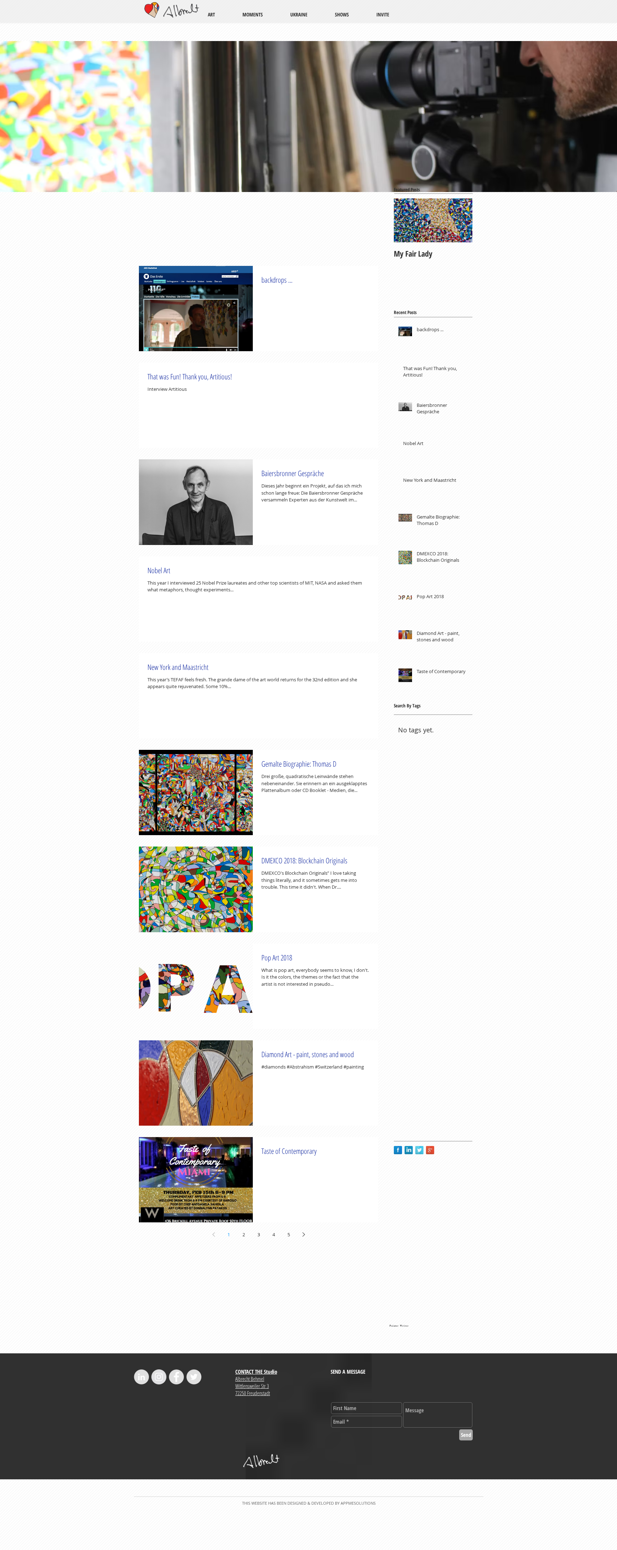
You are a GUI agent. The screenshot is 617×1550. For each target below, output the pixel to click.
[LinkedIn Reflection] (409, 1150)
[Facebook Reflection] (398, 1150)
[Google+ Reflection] (430, 1150)
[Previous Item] (405, 220)
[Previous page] (213, 1234)
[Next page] (303, 1234)
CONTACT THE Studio (256, 1371)
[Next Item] (461, 220)
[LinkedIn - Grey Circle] (141, 1376)
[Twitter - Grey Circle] (193, 1376)
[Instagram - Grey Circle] (158, 1376)
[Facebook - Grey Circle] (176, 1376)
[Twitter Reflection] (419, 1150)
